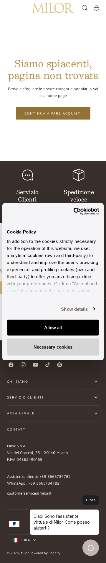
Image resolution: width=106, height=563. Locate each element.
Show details (74, 308)
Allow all (53, 327)
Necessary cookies (53, 346)
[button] (9, 8)
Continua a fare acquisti (53, 113)
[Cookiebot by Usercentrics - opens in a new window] (74, 211)
